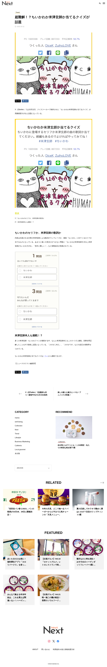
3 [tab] (75, 436)
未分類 (17, 453)
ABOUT (35, 649)
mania (17, 418)
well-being (19, 422)
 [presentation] (102, 483)
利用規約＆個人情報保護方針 (64, 649)
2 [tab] (74, 436)
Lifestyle (18, 438)
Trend (17, 434)
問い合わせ (45, 649)
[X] (53, 641)
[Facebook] (58, 641)
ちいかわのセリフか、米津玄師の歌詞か (31, 218)
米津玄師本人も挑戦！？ (26, 222)
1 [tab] (72, 436)
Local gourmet (20, 449)
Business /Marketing (22, 441)
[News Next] (8, 3)
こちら (45, 356)
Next (16, 430)
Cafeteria (18, 445)
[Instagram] (49, 641)
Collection (18, 426)
